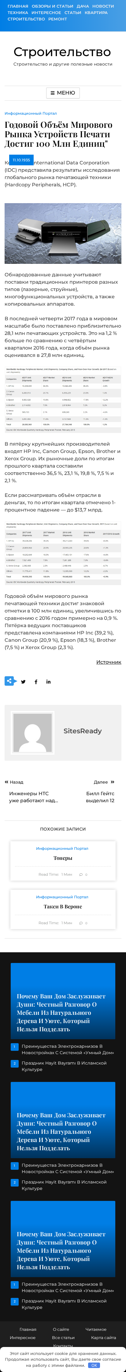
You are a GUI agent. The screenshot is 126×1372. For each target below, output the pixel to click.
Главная (18, 6)
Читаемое (96, 1329)
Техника (18, 12)
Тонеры (63, 857)
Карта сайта (103, 1337)
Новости (103, 6)
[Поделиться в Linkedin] (48, 681)
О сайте (61, 1329)
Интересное (46, 12)
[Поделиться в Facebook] (35, 681)
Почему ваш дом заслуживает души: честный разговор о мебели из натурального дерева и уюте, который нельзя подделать (61, 1012)
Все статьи (63, 1337)
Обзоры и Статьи (52, 6)
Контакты (63, 1345)
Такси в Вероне (63, 906)
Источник (108, 662)
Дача (83, 6)
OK (94, 1365)
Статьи (73, 12)
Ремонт (57, 18)
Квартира (96, 12)
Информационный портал (31, 113)
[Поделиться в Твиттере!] (23, 681)
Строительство (26, 18)
